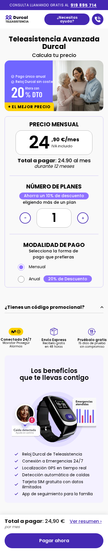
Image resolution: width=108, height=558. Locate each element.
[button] (54, 85)
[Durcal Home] (18, 19)
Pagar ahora (54, 540)
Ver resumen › (86, 521)
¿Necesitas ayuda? (67, 19)
